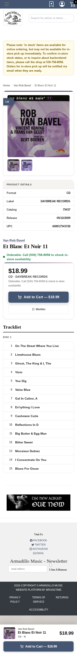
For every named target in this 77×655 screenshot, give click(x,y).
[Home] (12, 17)
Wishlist (40, 309)
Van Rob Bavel (22, 85)
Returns (62, 597)
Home (6, 85)
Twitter (40, 544)
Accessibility (38, 609)
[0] (73, 5)
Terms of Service (38, 599)
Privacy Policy (15, 599)
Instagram (40, 548)
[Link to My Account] (62, 5)
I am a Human (58, 569)
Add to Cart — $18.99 (41, 297)
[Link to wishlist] (52, 5)
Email (40, 553)
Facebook (40, 540)
